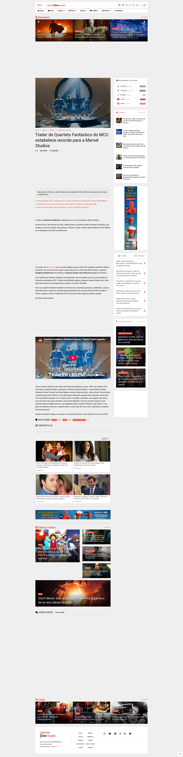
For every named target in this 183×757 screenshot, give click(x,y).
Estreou (83, 11)
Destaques (43, 17)
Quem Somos (80, 744)
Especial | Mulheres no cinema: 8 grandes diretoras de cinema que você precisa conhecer (128, 716)
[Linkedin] (137, 5)
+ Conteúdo (118, 11)
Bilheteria (90, 736)
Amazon (88, 568)
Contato (80, 747)
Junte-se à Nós (90, 744)
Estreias (80, 740)
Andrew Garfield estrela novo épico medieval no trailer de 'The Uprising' (95, 556)
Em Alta (106, 11)
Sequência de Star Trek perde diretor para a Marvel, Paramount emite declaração (66, 204)
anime (40, 544)
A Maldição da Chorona (125, 333)
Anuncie (90, 747)
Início (37, 130)
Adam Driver (116, 31)
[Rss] (133, 5)
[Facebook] (123, 5)
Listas (41, 699)
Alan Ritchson (89, 532)
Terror (40, 594)
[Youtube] (126, 5)
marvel (52, 130)
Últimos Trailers (47, 527)
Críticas (90, 740)
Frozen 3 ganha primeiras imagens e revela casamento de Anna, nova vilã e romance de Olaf (91, 34)
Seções (60, 11)
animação (78, 28)
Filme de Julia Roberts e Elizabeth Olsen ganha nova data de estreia (134, 177)
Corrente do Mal (123, 372)
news (44, 130)
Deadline (51, 267)
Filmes (72, 11)
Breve (51, 11)
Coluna (40, 711)
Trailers (95, 11)
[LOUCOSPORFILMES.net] (56, 5)
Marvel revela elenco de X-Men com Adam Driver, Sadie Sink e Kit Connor (134, 146)
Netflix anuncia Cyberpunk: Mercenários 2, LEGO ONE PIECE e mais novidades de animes (54, 553)
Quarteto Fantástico (64, 130)
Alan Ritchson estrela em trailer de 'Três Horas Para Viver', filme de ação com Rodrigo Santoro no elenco (95, 538)
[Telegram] (119, 5)
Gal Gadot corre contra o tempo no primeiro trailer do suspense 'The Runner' (96, 573)
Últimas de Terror (125, 322)
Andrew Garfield (90, 551)
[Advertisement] (91, 59)
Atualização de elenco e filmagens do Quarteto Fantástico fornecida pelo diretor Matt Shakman (72, 201)
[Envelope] (130, 733)
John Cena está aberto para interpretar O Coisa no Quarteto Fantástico (63, 207)
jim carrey (121, 351)
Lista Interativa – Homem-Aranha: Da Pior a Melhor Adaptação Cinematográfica (52, 716)
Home (41, 11)
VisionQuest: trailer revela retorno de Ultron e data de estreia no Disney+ (134, 120)
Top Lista (115, 711)
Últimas (121, 113)
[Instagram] (130, 5)
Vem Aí (80, 736)
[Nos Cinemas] (73, 519)
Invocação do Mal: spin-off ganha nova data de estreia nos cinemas (130, 340)
